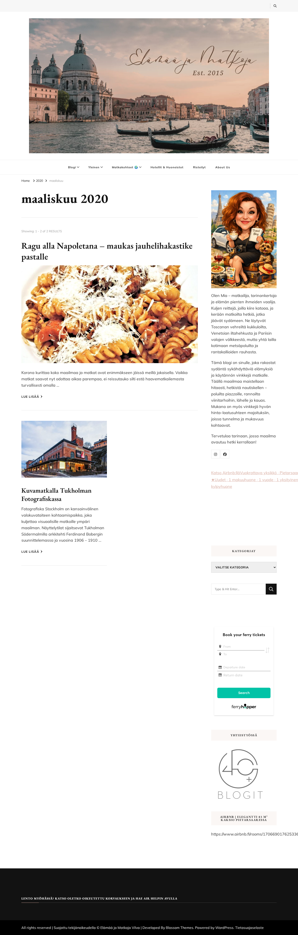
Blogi (72, 167)
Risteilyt (199, 167)
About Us (222, 167)
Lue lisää (30, 397)
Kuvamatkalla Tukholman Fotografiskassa (56, 494)
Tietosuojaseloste (249, 927)
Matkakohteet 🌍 (125, 167)
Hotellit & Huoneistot (167, 167)
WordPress (224, 927)
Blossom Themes (179, 927)
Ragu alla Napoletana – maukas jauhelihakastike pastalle (106, 251)
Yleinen (93, 167)
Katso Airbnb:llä (225, 472)
